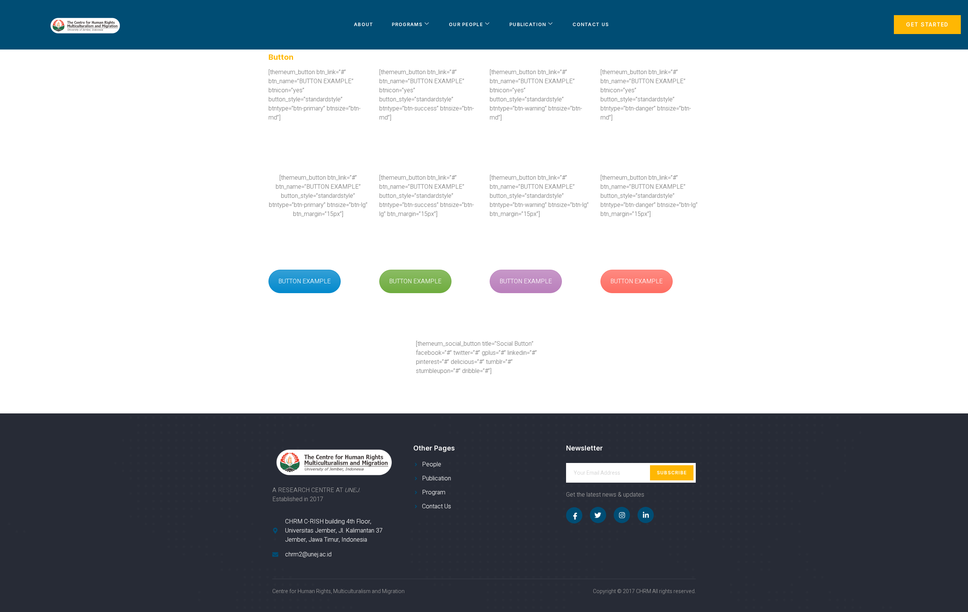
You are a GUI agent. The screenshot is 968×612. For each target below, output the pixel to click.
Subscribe (672, 472)
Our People (466, 24)
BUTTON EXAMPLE (304, 281)
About (364, 24)
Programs (407, 24)
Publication (527, 24)
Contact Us (590, 24)
